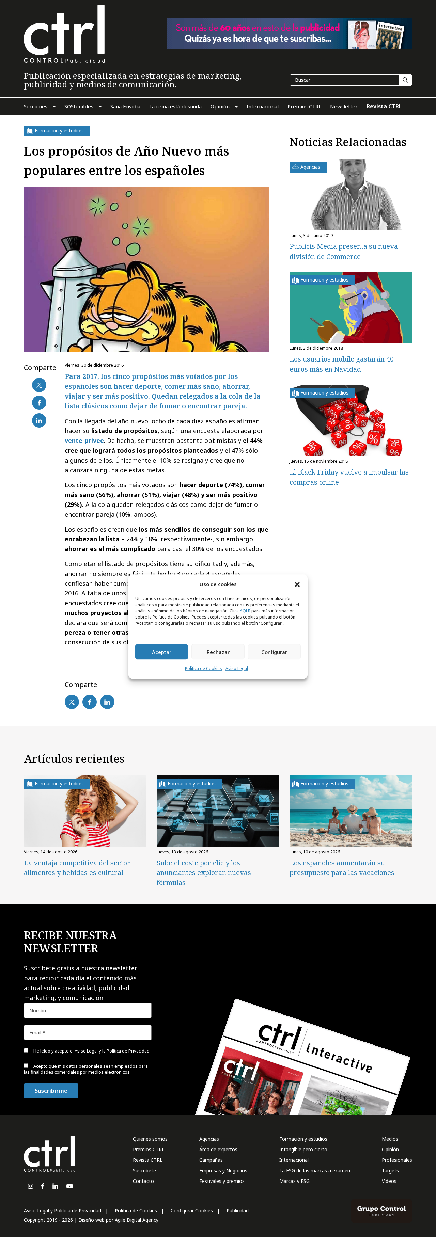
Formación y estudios (303, 1139)
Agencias (209, 1139)
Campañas (211, 1160)
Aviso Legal (236, 669)
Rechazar (218, 651)
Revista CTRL (147, 1160)
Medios (390, 1139)
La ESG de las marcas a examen (314, 1170)
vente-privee (84, 440)
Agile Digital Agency (136, 1220)
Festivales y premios (222, 1181)
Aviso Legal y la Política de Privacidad (112, 1051)
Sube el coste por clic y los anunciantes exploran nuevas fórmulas (204, 872)
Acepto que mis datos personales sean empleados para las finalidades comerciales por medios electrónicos (86, 1069)
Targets (390, 1170)
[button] (297, 584)
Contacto (143, 1181)
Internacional (294, 1160)
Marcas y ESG (294, 1181)
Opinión (390, 1149)
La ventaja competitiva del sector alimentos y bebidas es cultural (77, 867)
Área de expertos (218, 1149)
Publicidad (238, 1210)
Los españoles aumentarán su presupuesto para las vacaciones (342, 867)
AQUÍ (245, 611)
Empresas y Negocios (223, 1170)
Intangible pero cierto (303, 1149)
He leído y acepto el (91, 1051)
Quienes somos (150, 1139)
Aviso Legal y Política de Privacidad (62, 1210)
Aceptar (161, 651)
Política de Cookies (203, 669)
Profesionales (397, 1160)
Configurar (274, 651)
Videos (389, 1181)
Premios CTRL (149, 1149)
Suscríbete (144, 1170)
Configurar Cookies (192, 1210)
